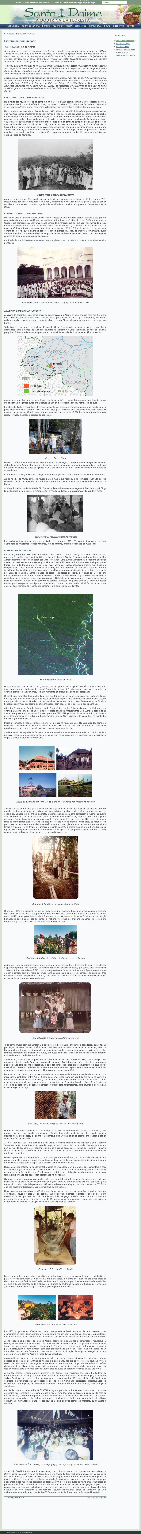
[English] (81, 3)
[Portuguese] (76, 3)
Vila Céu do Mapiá (96, 1498)
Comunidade (80, 26)
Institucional (95, 26)
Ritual (107, 26)
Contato (130, 26)
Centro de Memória (30, 26)
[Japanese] (92, 3)
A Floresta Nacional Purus (125, 50)
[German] (86, 3)
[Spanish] (94, 3)
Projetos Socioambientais (125, 55)
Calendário (118, 26)
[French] (84, 3)
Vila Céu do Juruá (122, 47)
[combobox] (114, 2)
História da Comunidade (125, 41)
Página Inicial (12, 26)
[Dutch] (79, 3)
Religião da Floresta (62, 26)
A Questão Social (122, 52)
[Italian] (89, 3)
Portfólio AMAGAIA (15, 1498)
